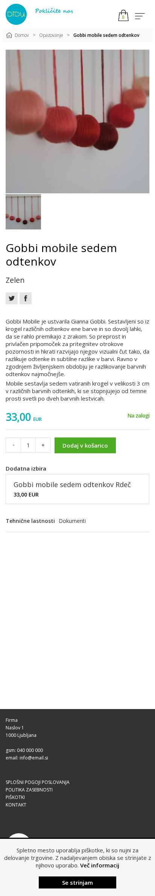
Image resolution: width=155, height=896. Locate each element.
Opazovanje (51, 35)
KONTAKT (16, 805)
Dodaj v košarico (85, 445)
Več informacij (99, 865)
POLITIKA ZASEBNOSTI (29, 790)
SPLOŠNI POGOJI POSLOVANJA (38, 782)
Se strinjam (77, 882)
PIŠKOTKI (15, 797)
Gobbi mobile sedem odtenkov (106, 35)
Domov (22, 35)
